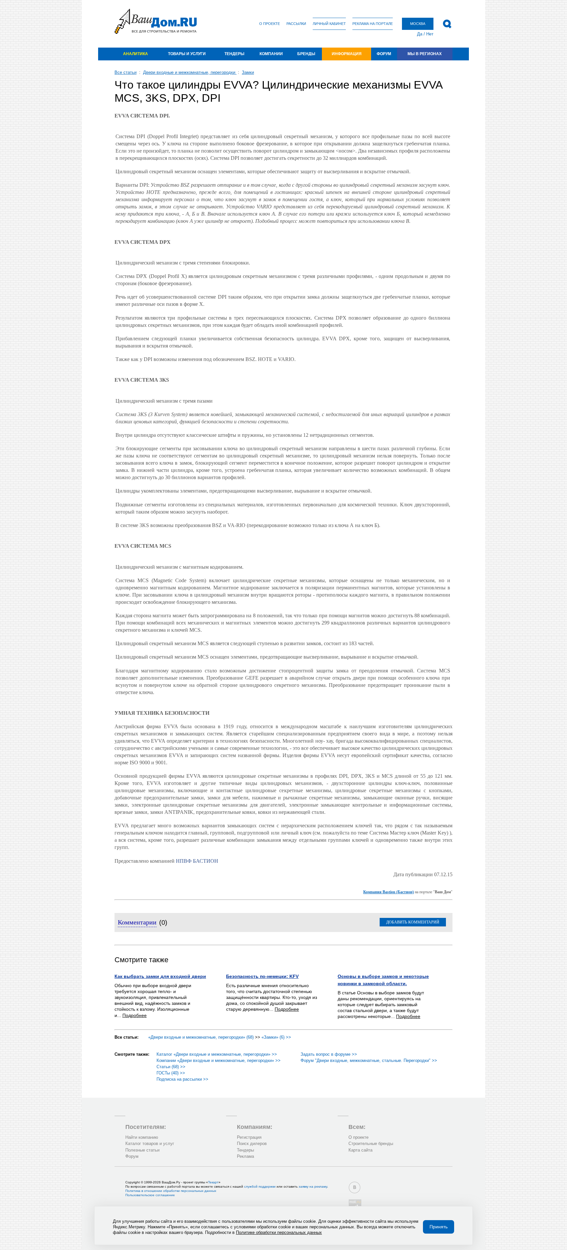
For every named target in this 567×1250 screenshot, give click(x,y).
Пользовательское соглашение (150, 1195)
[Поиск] (447, 24)
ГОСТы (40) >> (171, 1072)
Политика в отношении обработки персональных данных (170, 1191)
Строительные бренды (370, 1143)
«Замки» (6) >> (276, 1037)
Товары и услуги (187, 54)
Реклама (245, 1156)
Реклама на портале (372, 24)
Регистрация (249, 1137)
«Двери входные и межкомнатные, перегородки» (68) (201, 1037)
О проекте (269, 24)
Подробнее (134, 1015)
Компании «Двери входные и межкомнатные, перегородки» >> (219, 1060)
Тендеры (234, 54)
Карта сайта (360, 1150)
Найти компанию (141, 1137)
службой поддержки (260, 1186)
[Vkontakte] (354, 1187)
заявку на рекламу (313, 1186)
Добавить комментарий (412, 922)
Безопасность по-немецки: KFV (262, 976)
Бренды (306, 54)
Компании (271, 54)
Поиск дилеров (252, 1143)
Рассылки (296, 24)
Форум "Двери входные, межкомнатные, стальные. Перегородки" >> (369, 1060)
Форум (384, 54)
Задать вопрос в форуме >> (329, 1054)
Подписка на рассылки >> (182, 1079)
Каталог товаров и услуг (149, 1143)
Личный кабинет (329, 24)
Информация (347, 54)
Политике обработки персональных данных (279, 1232)
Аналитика (135, 54)
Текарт (213, 1182)
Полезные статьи (142, 1150)
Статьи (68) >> (171, 1066)
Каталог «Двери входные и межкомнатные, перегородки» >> (217, 1054)
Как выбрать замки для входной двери (160, 976)
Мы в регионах (425, 54)
